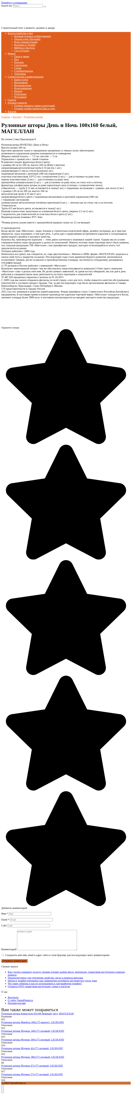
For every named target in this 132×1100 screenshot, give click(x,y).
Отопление (20, 94)
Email (5, 919)
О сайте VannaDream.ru (20, 1000)
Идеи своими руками (26, 42)
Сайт (4, 925)
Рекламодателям (17, 1003)
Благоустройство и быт (20, 33)
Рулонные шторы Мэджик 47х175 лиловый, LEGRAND (32, 1065)
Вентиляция (21, 82)
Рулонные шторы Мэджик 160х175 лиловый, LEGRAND (32, 1039)
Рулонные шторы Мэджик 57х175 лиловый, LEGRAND (32, 1074)
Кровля (18, 91)
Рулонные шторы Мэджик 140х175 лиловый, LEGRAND (32, 1031)
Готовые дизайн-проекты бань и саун (34, 108)
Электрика (20, 73)
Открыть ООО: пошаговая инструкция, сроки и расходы (39, 986)
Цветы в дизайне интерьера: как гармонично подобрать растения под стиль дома (52, 980)
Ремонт (12, 53)
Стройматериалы (23, 71)
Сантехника (20, 65)
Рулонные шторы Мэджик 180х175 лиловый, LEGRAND (32, 1057)
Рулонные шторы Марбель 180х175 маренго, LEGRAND (32, 1022)
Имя (4, 913)
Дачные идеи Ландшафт (27, 39)
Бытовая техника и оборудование (32, 36)
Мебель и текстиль (24, 47)
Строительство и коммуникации (25, 76)
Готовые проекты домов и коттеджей (34, 105)
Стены (17, 68)
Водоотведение (22, 85)
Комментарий (8, 949)
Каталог (12, 111)
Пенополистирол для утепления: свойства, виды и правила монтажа (45, 977)
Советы (12, 100)
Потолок (19, 62)
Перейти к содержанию (14, 2)
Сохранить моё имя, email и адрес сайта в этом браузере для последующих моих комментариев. (57, 955)
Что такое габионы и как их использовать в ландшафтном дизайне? (45, 983)
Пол (16, 59)
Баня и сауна (21, 79)
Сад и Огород (21, 50)
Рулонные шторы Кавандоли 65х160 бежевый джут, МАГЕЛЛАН (37, 1013)
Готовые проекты (17, 102)
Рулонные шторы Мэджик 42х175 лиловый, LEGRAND (32, 1048)
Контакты (13, 997)
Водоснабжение (23, 88)
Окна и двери (21, 56)
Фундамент (20, 97)
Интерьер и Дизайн (25, 45)
